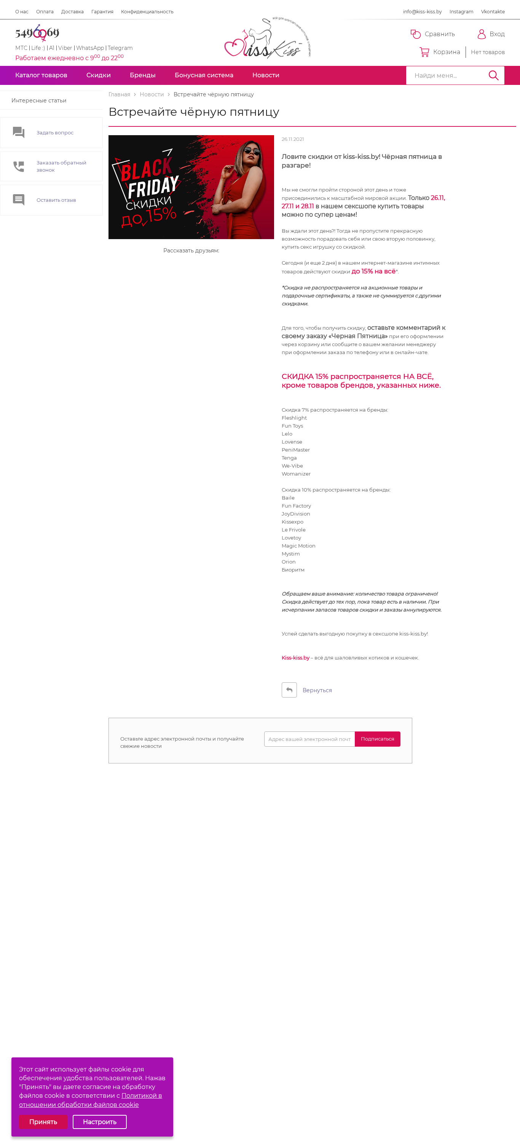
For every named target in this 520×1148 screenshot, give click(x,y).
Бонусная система (204, 75)
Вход (497, 34)
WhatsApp (90, 48)
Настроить (99, 1122)
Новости (265, 75)
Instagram (462, 11)
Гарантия (102, 11)
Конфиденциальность (147, 11)
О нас (22, 11)
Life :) (38, 48)
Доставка (72, 11)
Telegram (120, 48)
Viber (65, 48)
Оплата (45, 11)
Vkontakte (493, 11)
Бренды (143, 75)
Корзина (446, 52)
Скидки (98, 75)
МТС (21, 48)
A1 (51, 48)
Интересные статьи (39, 100)
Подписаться (377, 739)
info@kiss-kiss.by (422, 11)
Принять (43, 1122)
